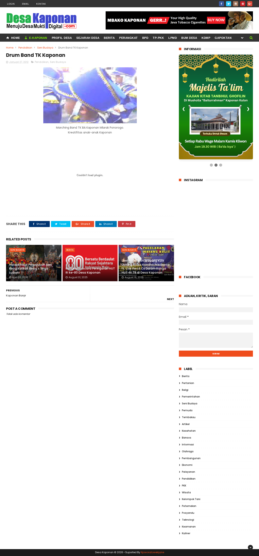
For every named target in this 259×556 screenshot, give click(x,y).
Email (25, 4)
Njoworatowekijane (152, 552)
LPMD (172, 37)
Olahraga (187, 451)
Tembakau (188, 417)
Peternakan (189, 506)
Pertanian (188, 383)
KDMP (206, 37)
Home (15, 37)
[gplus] (249, 3)
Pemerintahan (191, 396)
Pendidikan (25, 47)
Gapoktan (223, 37)
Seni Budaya (45, 47)
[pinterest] (242, 3)
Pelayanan (188, 472)
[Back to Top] (250, 547)
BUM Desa (189, 37)
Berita (109, 37)
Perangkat (128, 37)
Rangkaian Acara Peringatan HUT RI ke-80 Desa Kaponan (90, 270)
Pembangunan (191, 458)
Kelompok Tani (191, 499)
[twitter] (228, 3)
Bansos (186, 437)
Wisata (186, 492)
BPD (145, 37)
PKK (184, 485)
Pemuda (187, 410)
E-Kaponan (37, 37)
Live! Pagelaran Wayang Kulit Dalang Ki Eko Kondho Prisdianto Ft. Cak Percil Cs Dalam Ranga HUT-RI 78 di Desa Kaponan (145, 267)
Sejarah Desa (87, 37)
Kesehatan (189, 430)
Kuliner (186, 533)
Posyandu (188, 513)
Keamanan (189, 526)
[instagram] (235, 3)
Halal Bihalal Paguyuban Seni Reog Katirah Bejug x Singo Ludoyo (30, 269)
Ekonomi (187, 465)
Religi (185, 390)
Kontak (41, 4)
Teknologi (188, 519)
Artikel (186, 424)
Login (11, 4)
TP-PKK (158, 37)
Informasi (188, 444)
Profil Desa (62, 37)
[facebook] (221, 3)
